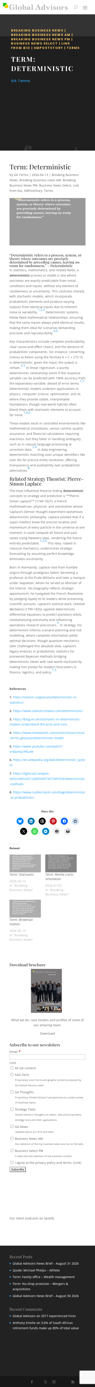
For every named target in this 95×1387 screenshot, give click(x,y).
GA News (34, 1129)
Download (47, 1033)
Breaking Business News (37, 30)
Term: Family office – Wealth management (44, 1277)
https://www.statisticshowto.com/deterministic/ (48, 711)
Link (77, 1163)
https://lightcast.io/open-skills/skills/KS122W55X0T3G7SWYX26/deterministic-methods (47, 778)
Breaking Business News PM (40, 39)
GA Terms (20, 80)
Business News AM (49, 1141)
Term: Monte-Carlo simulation (59, 876)
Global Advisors (24, 1316)
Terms (73, 48)
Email (15, 1052)
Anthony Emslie (24, 1323)
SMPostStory (48, 48)
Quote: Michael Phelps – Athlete (36, 1270)
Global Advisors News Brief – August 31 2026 (46, 1263)
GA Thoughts (48, 1097)
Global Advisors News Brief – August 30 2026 (46, 1296)
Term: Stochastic (22, 874)
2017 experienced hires (58, 1316)
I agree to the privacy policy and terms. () (47, 1163)
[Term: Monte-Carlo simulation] (61, 863)
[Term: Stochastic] (25, 863)
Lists (13, 1063)
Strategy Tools (48, 1114)
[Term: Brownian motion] (25, 909)
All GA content (25, 1068)
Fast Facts (47, 1080)
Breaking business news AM (40, 35)
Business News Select (34, 43)
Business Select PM (43, 1153)
